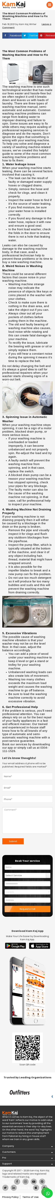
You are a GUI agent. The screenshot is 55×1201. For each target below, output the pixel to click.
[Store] (15, 946)
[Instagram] (25, 1182)
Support (7, 1163)
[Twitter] (5, 1188)
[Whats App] (48, 1193)
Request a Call (27, 909)
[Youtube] (34, 1182)
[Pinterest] (42, 1182)
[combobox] (25, 875)
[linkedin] (14, 1188)
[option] (27, 1092)
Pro (4, 1157)
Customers (9, 1151)
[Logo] (18, 5)
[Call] (49, 5)
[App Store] (39, 946)
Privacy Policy (10, 1197)
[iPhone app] (36, 1188)
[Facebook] (17, 1182)
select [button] (48, 875)
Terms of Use (30, 1197)
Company (8, 1146)
